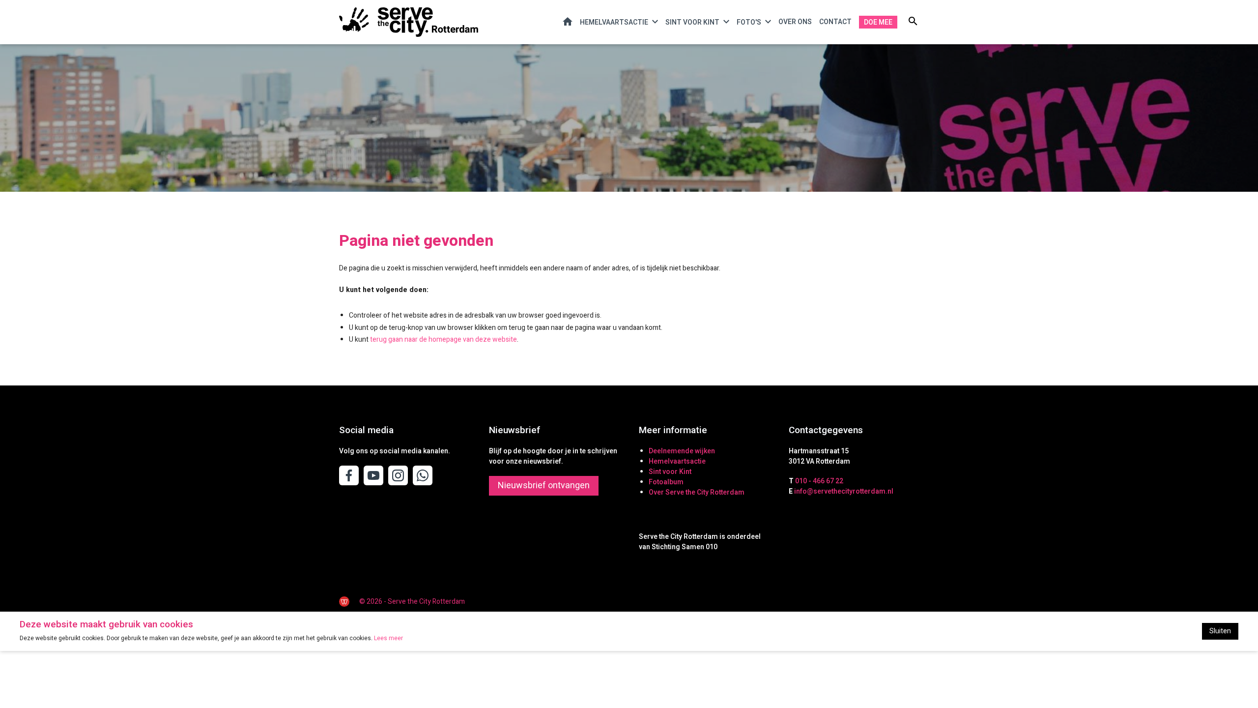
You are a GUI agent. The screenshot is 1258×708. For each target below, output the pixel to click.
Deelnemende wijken (682, 451)
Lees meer (388, 638)
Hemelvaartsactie (614, 22)
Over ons (795, 22)
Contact (835, 22)
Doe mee (878, 22)
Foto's (749, 22)
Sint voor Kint (692, 22)
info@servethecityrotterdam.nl (843, 491)
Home (567, 21)
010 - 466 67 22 (819, 481)
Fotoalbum (666, 482)
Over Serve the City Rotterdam (696, 492)
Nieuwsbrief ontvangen (544, 485)
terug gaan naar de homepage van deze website (443, 339)
